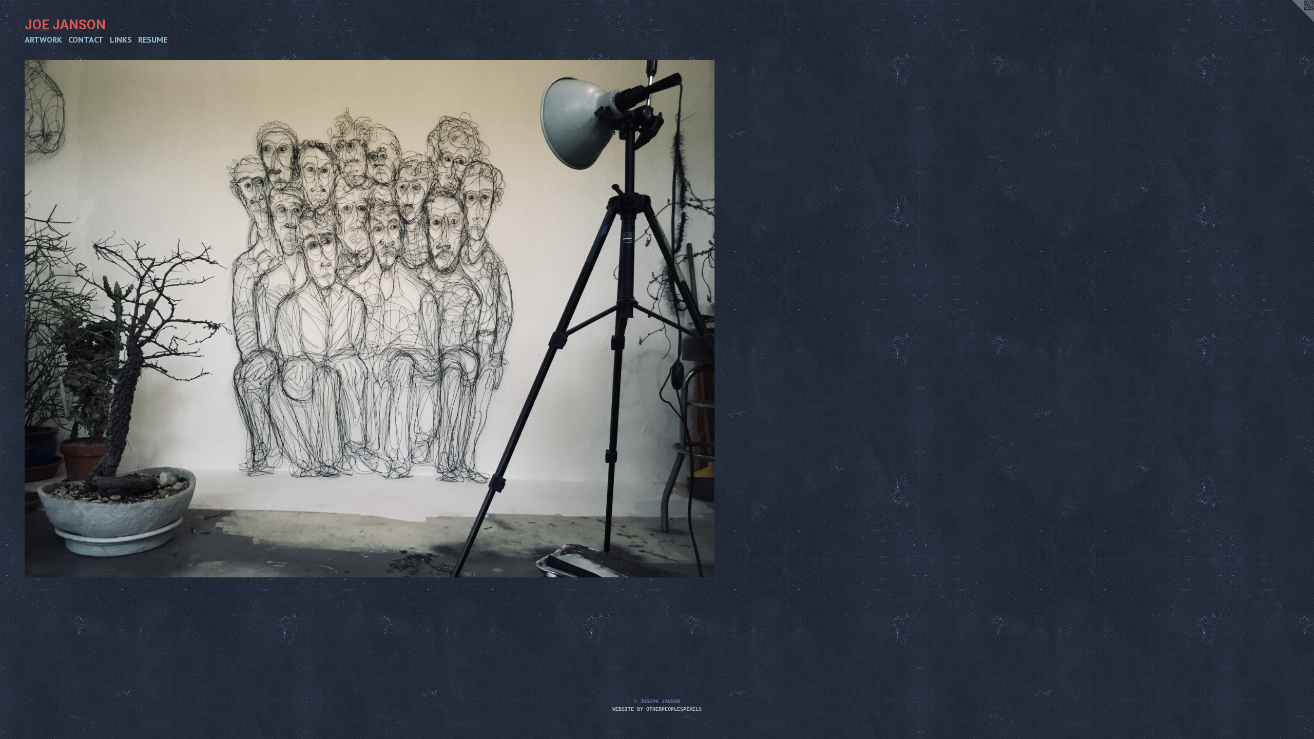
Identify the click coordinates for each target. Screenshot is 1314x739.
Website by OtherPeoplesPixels (657, 709)
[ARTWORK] (369, 318)
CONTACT (86, 39)
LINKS (121, 39)
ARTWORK (43, 39)
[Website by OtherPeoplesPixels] (1293, 20)
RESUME (152, 39)
